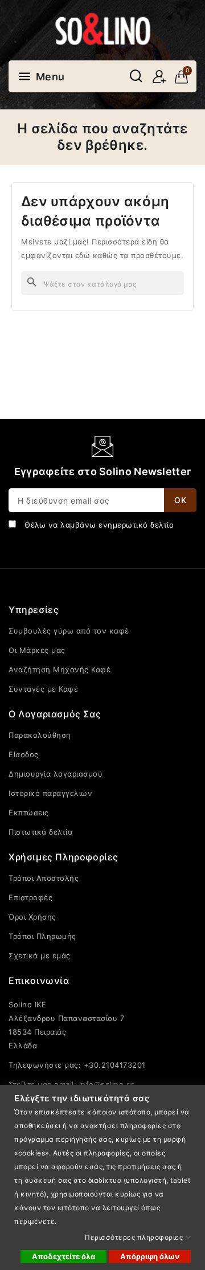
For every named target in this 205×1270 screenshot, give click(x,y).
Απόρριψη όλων (149, 1256)
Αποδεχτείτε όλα (63, 1256)
